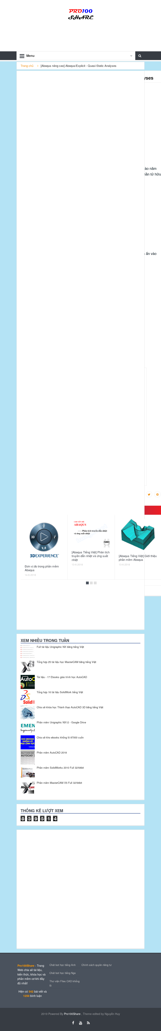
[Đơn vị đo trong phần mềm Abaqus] (44, 540)
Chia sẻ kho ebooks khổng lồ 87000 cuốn (60, 737)
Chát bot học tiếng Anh (62, 965)
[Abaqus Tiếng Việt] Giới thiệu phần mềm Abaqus (138, 558)
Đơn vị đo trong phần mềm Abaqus (42, 568)
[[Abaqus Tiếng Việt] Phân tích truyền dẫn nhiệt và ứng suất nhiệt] (91, 533)
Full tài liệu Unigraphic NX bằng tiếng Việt (60, 647)
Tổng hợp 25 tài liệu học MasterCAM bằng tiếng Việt (66, 662)
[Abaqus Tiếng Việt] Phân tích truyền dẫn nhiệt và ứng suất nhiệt (91, 556)
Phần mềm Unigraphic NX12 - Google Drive (61, 722)
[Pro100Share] (80, 14)
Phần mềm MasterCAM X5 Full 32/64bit (59, 783)
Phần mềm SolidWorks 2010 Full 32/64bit (60, 767)
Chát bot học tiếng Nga (62, 973)
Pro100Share (72, 1014)
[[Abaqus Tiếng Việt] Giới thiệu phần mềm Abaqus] (138, 535)
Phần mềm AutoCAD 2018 (52, 752)
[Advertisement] (46, 888)
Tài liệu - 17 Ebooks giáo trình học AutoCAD (62, 677)
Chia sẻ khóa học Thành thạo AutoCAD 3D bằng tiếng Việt (70, 707)
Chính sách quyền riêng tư (96, 965)
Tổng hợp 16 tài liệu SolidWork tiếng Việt (60, 692)
